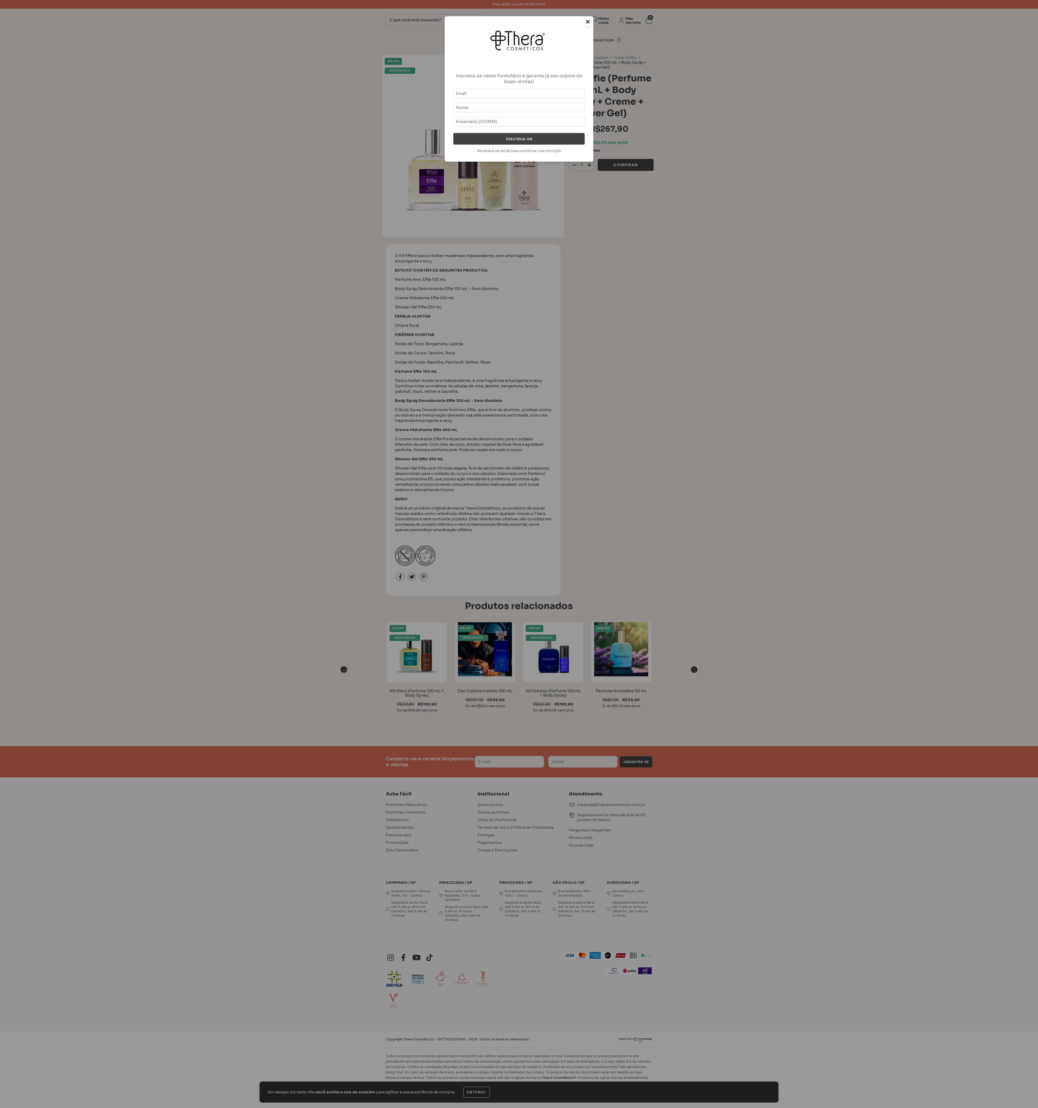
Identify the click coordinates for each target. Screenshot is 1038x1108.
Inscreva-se (519, 139)
